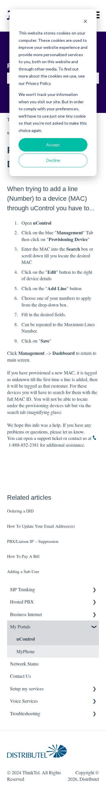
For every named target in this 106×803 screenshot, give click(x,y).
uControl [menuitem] (25, 638)
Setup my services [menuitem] (27, 688)
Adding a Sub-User (23, 571)
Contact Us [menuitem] (20, 676)
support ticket (49, 438)
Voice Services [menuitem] (24, 701)
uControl (42, 208)
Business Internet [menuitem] (26, 614)
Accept (53, 144)
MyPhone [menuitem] (25, 651)
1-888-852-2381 (24, 445)
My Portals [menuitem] (20, 626)
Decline (53, 160)
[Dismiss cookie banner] (85, 22)
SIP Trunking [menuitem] (22, 589)
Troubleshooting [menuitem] (25, 713)
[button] (94, 590)
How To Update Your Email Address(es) (41, 526)
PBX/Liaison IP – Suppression (32, 541)
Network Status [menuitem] (24, 664)
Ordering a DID (20, 511)
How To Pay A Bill (23, 556)
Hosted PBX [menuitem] (22, 602)
